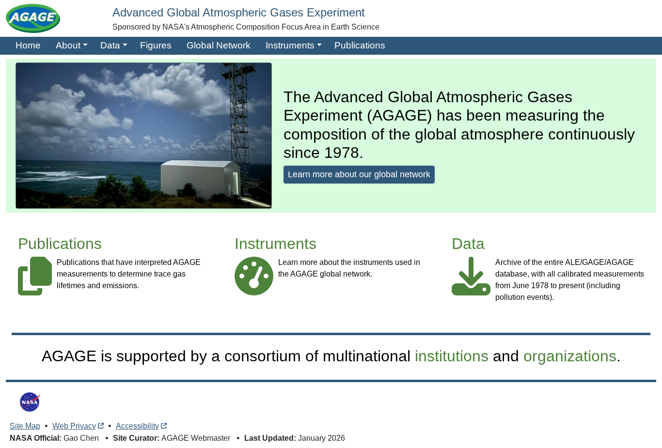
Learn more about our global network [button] (359, 174)
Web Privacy (74, 426)
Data (110, 45)
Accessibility (137, 426)
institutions (452, 356)
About (68, 45)
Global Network (219, 45)
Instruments (290, 45)
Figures (156, 45)
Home (28, 45)
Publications (359, 45)
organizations (569, 356)
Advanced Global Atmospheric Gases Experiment (238, 12)
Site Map (25, 426)
